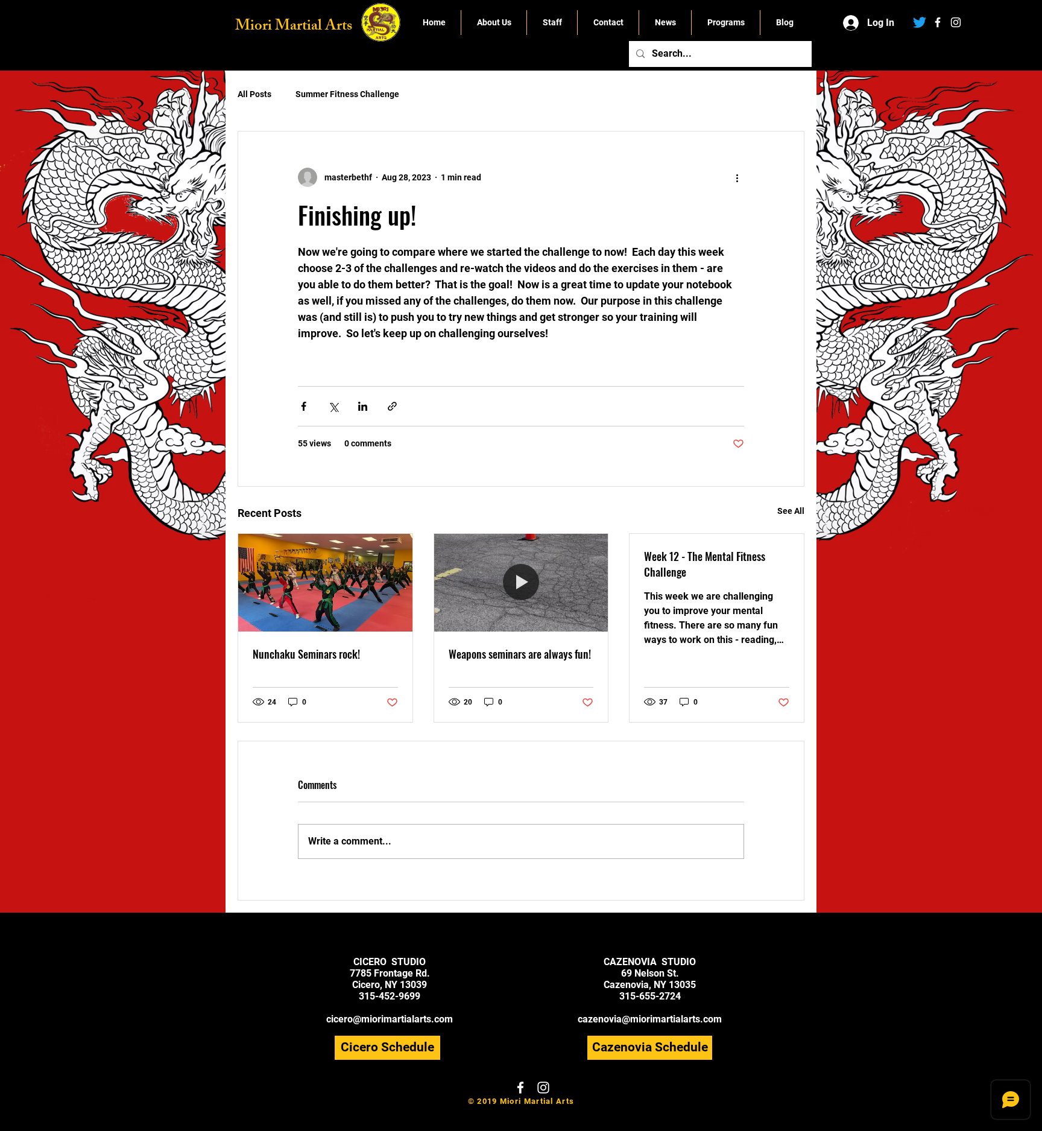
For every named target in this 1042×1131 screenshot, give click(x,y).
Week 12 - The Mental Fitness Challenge (704, 564)
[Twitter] (919, 22)
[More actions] (737, 177)
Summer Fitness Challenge (347, 94)
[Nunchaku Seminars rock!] (325, 583)
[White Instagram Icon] (955, 22)
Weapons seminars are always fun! (520, 654)
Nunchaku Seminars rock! (306, 654)
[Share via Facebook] (303, 406)
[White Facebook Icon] (937, 22)
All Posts (254, 94)
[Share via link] (392, 406)
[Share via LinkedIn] (362, 406)
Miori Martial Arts (293, 27)
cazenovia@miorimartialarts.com (650, 1019)
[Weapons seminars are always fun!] (521, 583)
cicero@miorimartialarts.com (389, 1019)
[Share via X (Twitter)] (333, 406)
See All (790, 511)
